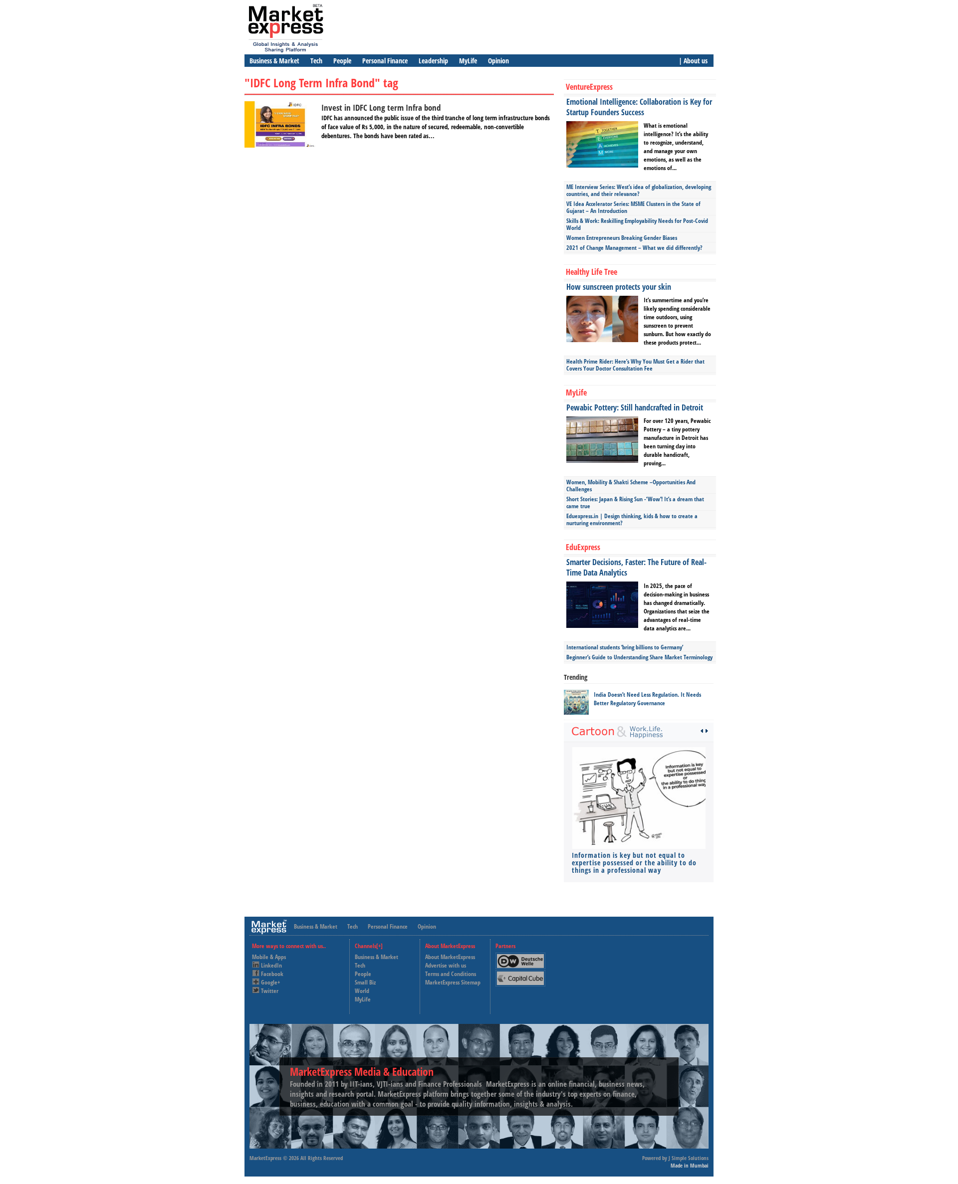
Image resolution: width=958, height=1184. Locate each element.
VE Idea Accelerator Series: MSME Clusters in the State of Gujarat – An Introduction (633, 207)
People (342, 60)
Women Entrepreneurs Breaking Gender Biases (621, 237)
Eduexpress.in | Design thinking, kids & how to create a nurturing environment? (632, 519)
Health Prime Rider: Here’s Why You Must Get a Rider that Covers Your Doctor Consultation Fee (635, 365)
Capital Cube (519, 974)
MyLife (468, 60)
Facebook (272, 974)
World (362, 991)
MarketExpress (265, 1158)
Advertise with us (445, 965)
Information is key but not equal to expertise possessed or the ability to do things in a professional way (634, 862)
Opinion (498, 60)
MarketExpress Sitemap (452, 982)
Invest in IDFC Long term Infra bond (381, 107)
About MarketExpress (450, 957)
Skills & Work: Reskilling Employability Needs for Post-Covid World (637, 224)
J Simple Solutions (689, 1158)
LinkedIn (271, 965)
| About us (693, 60)
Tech (316, 60)
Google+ (270, 982)
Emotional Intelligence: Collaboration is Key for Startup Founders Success (639, 107)
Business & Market (274, 60)
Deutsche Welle (522, 957)
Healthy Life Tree (591, 271)
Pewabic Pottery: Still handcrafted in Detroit (634, 407)
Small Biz (365, 982)
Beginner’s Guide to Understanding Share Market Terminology (639, 657)
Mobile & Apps (269, 957)
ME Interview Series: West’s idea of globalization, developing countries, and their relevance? (638, 190)
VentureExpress (589, 86)
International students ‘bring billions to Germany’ (624, 647)
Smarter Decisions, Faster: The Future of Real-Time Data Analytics (636, 567)
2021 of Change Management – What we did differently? (634, 247)
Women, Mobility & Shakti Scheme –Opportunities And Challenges (631, 485)
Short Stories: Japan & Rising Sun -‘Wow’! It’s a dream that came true (635, 502)
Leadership (433, 60)
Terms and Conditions (450, 974)
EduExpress (583, 547)
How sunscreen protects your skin (618, 286)
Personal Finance (385, 60)
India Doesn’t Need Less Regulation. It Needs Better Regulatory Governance (647, 698)
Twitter (269, 991)
